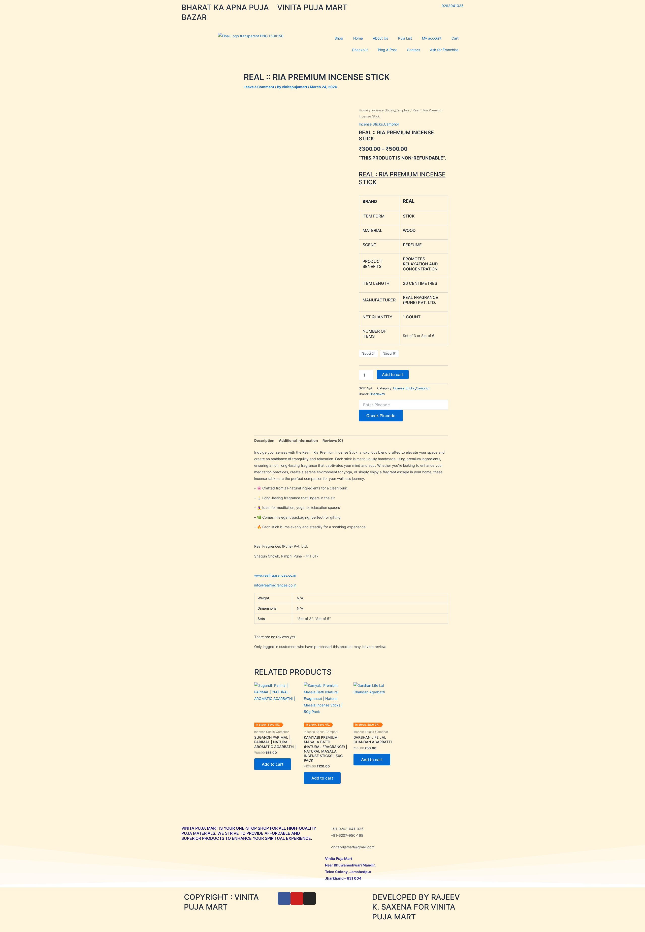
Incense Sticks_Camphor (390, 110)
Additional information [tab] (298, 440)
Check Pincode (380, 415)
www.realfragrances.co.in (275, 575)
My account (431, 38)
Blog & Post (387, 50)
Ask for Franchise (444, 50)
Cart (455, 38)
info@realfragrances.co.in (275, 585)
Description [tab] (264, 440)
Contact (413, 50)
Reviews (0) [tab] (332, 440)
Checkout (360, 50)
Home (358, 38)
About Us (380, 38)
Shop (339, 38)
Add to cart (393, 374)
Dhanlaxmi (377, 394)
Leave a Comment (259, 87)
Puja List (405, 38)
